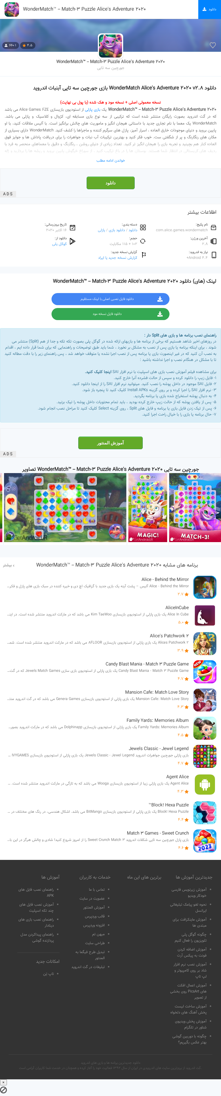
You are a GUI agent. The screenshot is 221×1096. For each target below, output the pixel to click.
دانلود (111, 183)
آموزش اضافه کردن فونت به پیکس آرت (192, 953)
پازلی (101, 230)
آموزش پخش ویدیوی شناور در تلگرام (191, 1024)
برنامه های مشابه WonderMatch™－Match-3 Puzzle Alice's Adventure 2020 (117, 565)
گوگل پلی (59, 244)
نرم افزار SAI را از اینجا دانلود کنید (99, 384)
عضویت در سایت (92, 899)
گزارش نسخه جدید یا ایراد (117, 258)
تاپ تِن (48, 974)
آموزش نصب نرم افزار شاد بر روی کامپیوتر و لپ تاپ (190, 971)
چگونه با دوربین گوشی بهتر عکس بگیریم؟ (189, 1039)
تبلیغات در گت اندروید (88, 967)
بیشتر (7, 565)
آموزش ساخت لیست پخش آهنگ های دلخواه (188, 1009)
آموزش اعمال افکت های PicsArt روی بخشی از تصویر (188, 992)
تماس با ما (97, 890)
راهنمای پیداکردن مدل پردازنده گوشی (37, 938)
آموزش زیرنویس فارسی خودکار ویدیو (189, 893)
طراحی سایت (95, 943)
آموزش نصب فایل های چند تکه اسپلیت (36, 908)
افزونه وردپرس (94, 925)
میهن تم (98, 934)
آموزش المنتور (110, 443)
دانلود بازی (117, 230)
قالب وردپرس (95, 916)
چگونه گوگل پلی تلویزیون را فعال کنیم (191, 938)
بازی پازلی (92, 110)
